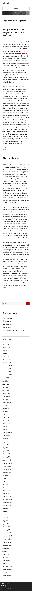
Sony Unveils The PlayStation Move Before (13, 32)
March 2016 (6, 527)
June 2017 (5, 481)
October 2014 (6, 572)
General (15, 148)
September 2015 (7, 545)
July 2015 (5, 551)
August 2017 (6, 475)
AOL (21, 181)
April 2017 (5, 487)
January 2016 (6, 533)
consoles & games (23, 148)
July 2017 (5, 478)
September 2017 (7, 472)
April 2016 (5, 524)
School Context (7, 324)
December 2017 (7, 463)
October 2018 (6, 435)
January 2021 (6, 363)
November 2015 (7, 539)
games (4, 149)
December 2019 (7, 399)
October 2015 (6, 542)
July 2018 (5, 442)
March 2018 (6, 454)
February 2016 (6, 530)
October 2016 (6, 505)
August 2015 (6, 548)
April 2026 (5, 344)
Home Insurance (7, 318)
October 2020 (6, 372)
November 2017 (7, 466)
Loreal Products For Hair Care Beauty (13, 330)
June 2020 (5, 384)
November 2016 (7, 502)
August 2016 (6, 511)
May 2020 (5, 387)
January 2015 (6, 563)
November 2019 (7, 402)
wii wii (5, 3)
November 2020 (7, 369)
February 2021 (6, 359)
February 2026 (6, 350)
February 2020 (6, 396)
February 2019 (6, 426)
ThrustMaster (10, 158)
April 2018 (5, 451)
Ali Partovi (24, 53)
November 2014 (7, 569)
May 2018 (5, 448)
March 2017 (6, 490)
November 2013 (7, 575)
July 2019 (5, 414)
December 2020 (7, 366)
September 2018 (7, 438)
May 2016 (5, 521)
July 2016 (5, 514)
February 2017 (6, 493)
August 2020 (6, 378)
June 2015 (5, 554)
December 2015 (7, 536)
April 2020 (5, 390)
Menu (16, 8)
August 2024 (6, 353)
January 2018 (6, 460)
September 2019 (7, 408)
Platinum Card (6, 327)
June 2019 (5, 417)
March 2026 (6, 347)
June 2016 (5, 517)
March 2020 (6, 393)
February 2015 (6, 560)
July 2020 (5, 381)
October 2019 (6, 405)
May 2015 (5, 557)
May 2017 (5, 484)
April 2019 (5, 420)
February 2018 (6, 457)
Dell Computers (21, 75)
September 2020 (7, 375)
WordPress (10, 588)
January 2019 (6, 429)
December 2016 (7, 499)
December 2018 (7, 432)
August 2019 (6, 411)
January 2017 (6, 496)
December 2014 (7, 566)
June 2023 (5, 356)
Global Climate (7, 321)
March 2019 (6, 423)
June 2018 (5, 445)
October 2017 (6, 469)
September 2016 (7, 508)
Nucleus (3, 587)
